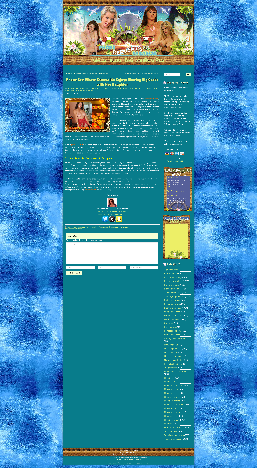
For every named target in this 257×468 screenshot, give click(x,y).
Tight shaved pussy (172, 439)
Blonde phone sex (172, 288)
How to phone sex (172, 334)
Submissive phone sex (174, 435)
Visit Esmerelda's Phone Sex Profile (112, 211)
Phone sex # (170, 381)
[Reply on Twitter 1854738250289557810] (169, 191)
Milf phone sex (139, 88)
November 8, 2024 (173, 177)
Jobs (141, 459)
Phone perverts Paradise (175, 371)
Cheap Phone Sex (172, 292)
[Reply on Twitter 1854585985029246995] (169, 209)
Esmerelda (70, 88)
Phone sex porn (171, 416)
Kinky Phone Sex (128, 88)
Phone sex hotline (172, 400)
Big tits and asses (172, 285)
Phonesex (168, 423)
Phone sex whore (88, 90)
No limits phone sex (151, 88)
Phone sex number (172, 412)
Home (116, 459)
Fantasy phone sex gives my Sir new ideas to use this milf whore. (88, 73)
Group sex (95, 88)
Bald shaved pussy (172, 277)
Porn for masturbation (174, 427)
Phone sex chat (171, 389)
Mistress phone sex (172, 356)
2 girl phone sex (171, 269)
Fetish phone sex (171, 319)
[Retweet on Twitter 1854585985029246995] (173, 209)
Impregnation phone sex (175, 338)
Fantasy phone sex (172, 315)
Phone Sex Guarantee (133, 459)
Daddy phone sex (172, 300)
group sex (91, 227)
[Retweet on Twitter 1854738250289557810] (173, 191)
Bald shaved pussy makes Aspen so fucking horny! (140, 73)
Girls (99, 60)
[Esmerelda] (112, 202)
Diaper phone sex (172, 304)
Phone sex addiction (173, 385)
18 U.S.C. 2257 (122, 459)
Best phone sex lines (173, 281)
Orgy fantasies (170, 367)
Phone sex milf (77, 90)
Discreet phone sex (172, 308)
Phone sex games (172, 393)
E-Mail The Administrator (109, 463)
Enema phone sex (172, 311)
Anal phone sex (171, 273)
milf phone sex (113, 227)
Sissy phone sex (171, 431)
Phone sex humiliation (174, 404)
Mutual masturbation (173, 360)
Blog (115, 60)
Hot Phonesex (104, 88)
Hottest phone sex (116, 88)
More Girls (150, 60)
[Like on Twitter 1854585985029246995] (177, 209)
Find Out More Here (174, 161)
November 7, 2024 (173, 195)
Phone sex (68, 90)
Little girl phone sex (173, 348)
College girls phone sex (84, 88)
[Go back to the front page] (128, 30)
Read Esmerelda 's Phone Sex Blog (112, 214)
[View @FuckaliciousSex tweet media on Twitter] (169, 186)
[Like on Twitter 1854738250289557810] (177, 191)
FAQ (129, 60)
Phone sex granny (172, 397)
